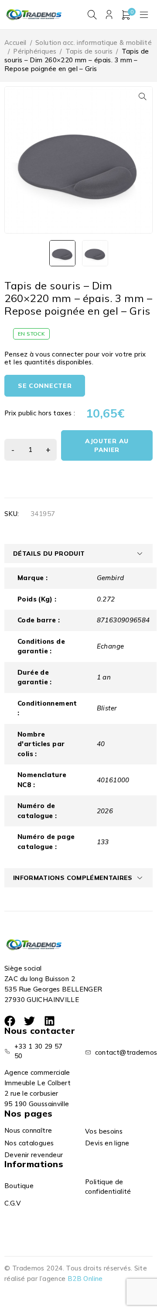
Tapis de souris (89, 51)
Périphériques (34, 51)
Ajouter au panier (107, 445)
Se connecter (45, 386)
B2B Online (85, 1278)
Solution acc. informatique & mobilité (93, 42)
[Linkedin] (49, 1021)
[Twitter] (29, 1021)
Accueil (15, 42)
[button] (142, 96)
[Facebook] (9, 1021)
